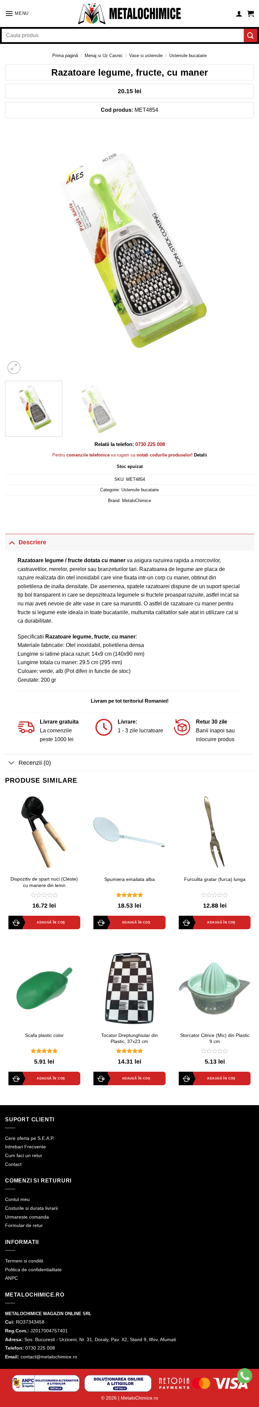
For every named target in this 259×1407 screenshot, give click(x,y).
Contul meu (17, 1199)
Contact (13, 1164)
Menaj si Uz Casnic (104, 55)
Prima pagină (65, 55)
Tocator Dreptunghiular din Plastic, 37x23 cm (129, 1038)
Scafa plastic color (44, 1035)
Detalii (200, 455)
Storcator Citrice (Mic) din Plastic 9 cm (215, 1038)
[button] (17, 13)
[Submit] (250, 35)
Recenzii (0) (35, 762)
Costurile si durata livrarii (31, 1208)
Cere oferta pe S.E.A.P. (29, 1138)
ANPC (11, 1278)
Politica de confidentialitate (33, 1269)
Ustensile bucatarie (188, 55)
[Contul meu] (239, 13)
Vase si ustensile (146, 55)
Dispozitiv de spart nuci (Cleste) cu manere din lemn (44, 882)
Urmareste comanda (27, 1217)
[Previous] (18, 251)
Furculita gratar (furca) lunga (215, 879)
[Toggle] (11, 542)
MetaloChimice (136, 500)
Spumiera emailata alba (129, 879)
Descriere (32, 542)
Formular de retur (24, 1225)
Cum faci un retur (23, 1155)
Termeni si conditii (24, 1260)
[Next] (240, 251)
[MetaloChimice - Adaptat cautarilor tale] (129, 13)
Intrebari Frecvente (25, 1146)
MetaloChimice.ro (139, 1398)
